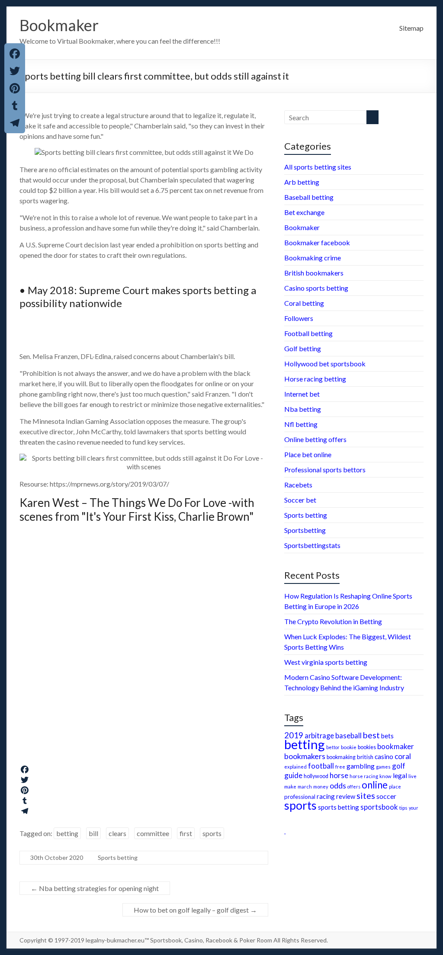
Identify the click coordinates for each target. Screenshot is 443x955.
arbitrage (319, 735)
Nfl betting (301, 424)
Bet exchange (304, 212)
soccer (386, 796)
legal (400, 775)
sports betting (338, 807)
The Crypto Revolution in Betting (333, 621)
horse (339, 775)
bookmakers (304, 756)
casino (384, 756)
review (345, 796)
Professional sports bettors (325, 469)
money (320, 786)
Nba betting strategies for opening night (95, 888)
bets (387, 736)
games (383, 766)
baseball (348, 735)
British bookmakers (313, 273)
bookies (367, 747)
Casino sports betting (316, 288)
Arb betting (301, 182)
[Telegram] (143, 811)
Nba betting (302, 409)
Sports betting (118, 857)
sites (365, 795)
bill (93, 833)
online (375, 785)
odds (338, 785)
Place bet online (307, 454)
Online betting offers (315, 439)
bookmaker (395, 746)
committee (153, 833)
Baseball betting (309, 197)
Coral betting (304, 303)
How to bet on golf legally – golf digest (195, 910)
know (385, 776)
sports (212, 833)
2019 (293, 735)
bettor (333, 747)
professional (299, 796)
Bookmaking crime (312, 257)
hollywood (316, 776)
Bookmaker (59, 25)
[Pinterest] (143, 790)
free (340, 766)
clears (117, 833)
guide (293, 775)
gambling (361, 766)
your (413, 808)
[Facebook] (143, 769)
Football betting (308, 333)
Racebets (298, 485)
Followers (298, 318)
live (412, 776)
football (321, 765)
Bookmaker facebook (317, 242)
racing (326, 796)
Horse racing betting (315, 379)
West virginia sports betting (325, 662)
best (371, 735)
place (395, 786)
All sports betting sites (317, 167)
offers (353, 786)
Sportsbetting (305, 530)
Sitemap (411, 28)
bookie (348, 747)
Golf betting (302, 348)
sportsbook (379, 806)
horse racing (364, 776)
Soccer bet (300, 500)
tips (403, 807)
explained (295, 766)
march (305, 786)
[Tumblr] (143, 800)
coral (403, 756)
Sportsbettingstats (312, 545)
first (186, 833)
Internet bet (302, 394)
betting (67, 833)
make (290, 786)
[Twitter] (143, 780)
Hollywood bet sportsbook (325, 363)
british (365, 756)
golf (398, 765)
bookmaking (341, 757)
